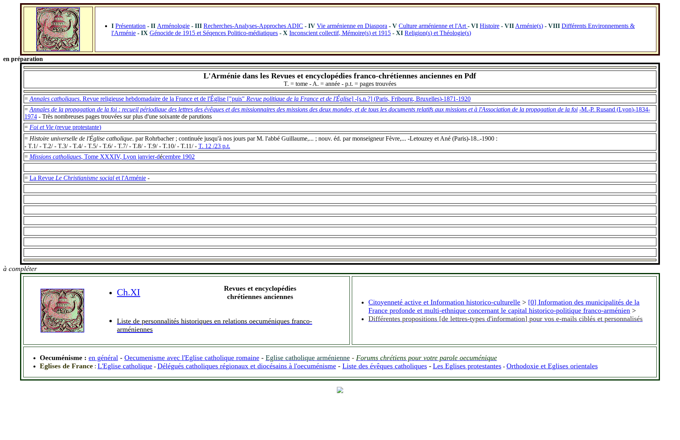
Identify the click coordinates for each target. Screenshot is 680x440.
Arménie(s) (529, 25)
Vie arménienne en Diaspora (352, 25)
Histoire (489, 25)
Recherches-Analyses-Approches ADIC (253, 25)
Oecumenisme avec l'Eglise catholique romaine (191, 358)
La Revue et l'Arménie (88, 178)
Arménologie (173, 25)
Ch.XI (128, 292)
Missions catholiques (55, 156)
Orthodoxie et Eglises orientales (552, 366)
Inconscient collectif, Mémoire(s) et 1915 (340, 33)
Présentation (130, 25)
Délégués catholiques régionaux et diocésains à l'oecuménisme (246, 366)
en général (103, 358)
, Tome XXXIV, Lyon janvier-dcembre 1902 (138, 156)
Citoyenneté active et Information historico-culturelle (444, 302)
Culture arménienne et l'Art (433, 25)
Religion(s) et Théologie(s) (438, 33)
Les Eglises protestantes (467, 366)
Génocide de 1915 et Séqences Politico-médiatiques (214, 33)
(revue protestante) (65, 127)
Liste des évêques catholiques (384, 366)
